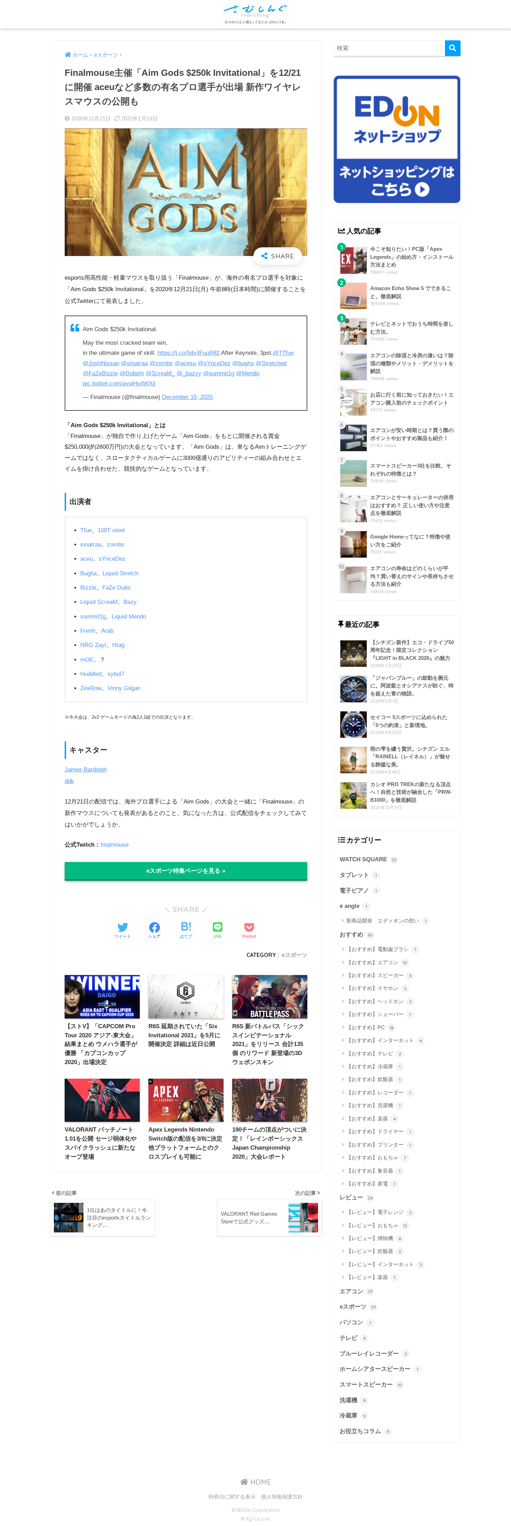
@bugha (243, 363)
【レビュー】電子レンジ (379, 1212)
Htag (118, 645)
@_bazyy (189, 373)
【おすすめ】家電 (370, 1184)
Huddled (91, 674)
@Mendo (247, 373)
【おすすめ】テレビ (373, 1053)
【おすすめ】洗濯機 (373, 1105)
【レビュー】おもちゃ (376, 1225)
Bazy (130, 602)
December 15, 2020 (187, 397)
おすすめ (356, 934)
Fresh (87, 631)
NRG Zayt (93, 645)
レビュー (356, 1197)
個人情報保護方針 (282, 1497)
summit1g (93, 616)
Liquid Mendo (129, 616)
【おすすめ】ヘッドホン (379, 1001)
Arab (107, 631)
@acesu (185, 363)
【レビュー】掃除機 (373, 1238)
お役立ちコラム (364, 1431)
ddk (69, 781)
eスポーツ (294, 954)
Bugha (88, 573)
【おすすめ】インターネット (384, 1040)
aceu (86, 559)
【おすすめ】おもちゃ (376, 1157)
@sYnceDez (214, 363)
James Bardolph (86, 769)
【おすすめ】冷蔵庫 (373, 1066)
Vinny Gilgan (123, 688)
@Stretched (271, 363)
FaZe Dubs (116, 587)
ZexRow (91, 688)
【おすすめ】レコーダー (378, 1092)
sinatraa (90, 544)
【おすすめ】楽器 (371, 1118)
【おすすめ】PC (370, 1027)
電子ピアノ (358, 890)
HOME (259, 1482)
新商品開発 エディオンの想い (386, 921)
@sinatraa (134, 363)
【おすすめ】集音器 (373, 1171)
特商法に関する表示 (232, 1497)
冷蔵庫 (353, 1415)
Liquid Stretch (120, 573)
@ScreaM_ (160, 373)
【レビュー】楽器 (370, 1277)
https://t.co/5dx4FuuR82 (188, 353)
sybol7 (115, 674)
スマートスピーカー (371, 1384)
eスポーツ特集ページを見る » (185, 871)
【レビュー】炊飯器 (373, 1251)
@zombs (161, 363)
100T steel (111, 530)
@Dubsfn (132, 373)
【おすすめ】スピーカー (379, 975)
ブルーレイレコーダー (373, 1353)
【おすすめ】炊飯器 (373, 1079)
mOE (87, 659)
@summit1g (218, 373)
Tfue (86, 530)
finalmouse (114, 844)
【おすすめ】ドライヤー (378, 1131)
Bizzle (88, 587)
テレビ (353, 1338)
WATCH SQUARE (368, 859)
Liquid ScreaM (98, 602)
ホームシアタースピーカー (379, 1369)
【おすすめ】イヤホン (376, 988)
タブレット (358, 875)
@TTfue (283, 353)
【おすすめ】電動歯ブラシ (381, 949)
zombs (115, 544)
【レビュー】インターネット (384, 1264)
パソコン (355, 1322)
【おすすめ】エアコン (376, 962)
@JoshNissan (101, 363)
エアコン (356, 1291)
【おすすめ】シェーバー (378, 1014)
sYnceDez (112, 559)
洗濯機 (353, 1400)
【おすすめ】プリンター (378, 1145)
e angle (353, 906)
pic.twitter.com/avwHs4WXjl (119, 383)
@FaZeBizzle (100, 373)
